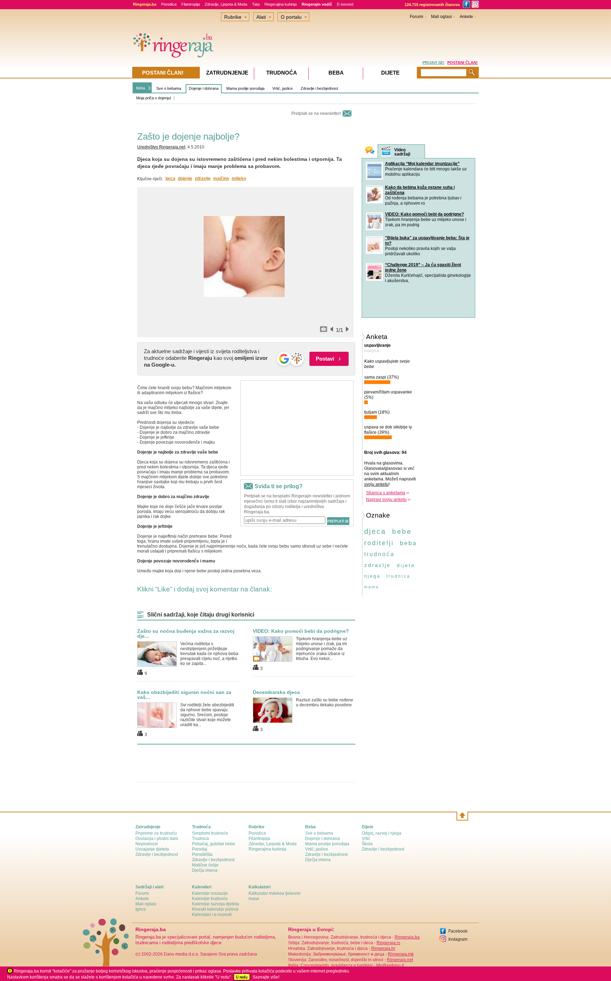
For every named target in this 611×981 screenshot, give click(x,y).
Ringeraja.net (400, 959)
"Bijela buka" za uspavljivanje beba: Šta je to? (427, 240)
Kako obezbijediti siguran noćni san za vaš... (184, 695)
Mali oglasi (441, 16)
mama (371, 587)
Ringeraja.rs (388, 942)
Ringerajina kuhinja (280, 4)
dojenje (185, 178)
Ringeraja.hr (383, 948)
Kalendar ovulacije (210, 893)
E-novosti (345, 4)
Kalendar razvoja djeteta (215, 903)
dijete (406, 565)
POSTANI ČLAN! (462, 62)
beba (408, 543)
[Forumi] (370, 151)
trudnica (398, 576)
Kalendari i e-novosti (212, 914)
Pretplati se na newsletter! (316, 113)
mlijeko (239, 178)
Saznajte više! (265, 977)
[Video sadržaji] (386, 151)
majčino (221, 178)
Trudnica (200, 838)
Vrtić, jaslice (282, 88)
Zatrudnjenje (227, 73)
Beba (140, 88)
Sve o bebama (168, 88)
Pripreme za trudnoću (156, 833)
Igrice (140, 909)
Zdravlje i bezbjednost (319, 88)
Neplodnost (146, 843)
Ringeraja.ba (407, 937)
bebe (402, 531)
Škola (367, 843)
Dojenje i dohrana (204, 88)
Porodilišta (202, 854)
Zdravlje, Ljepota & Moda (226, 4)
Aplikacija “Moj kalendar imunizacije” (422, 163)
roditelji (379, 543)
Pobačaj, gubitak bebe (213, 843)
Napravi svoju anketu (386, 499)
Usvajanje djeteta (152, 849)
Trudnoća (281, 73)
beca (170, 178)
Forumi (416, 16)
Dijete (390, 73)
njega (372, 576)
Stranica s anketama (385, 492)
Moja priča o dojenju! (153, 98)
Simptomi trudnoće (210, 833)
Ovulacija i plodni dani (156, 838)
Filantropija (190, 4)
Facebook (457, 931)
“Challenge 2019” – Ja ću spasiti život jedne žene (423, 267)
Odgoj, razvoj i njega (381, 833)
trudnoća (379, 554)
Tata (256, 4)
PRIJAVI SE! (433, 62)
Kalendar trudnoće (210, 898)
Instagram (457, 939)
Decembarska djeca (276, 692)
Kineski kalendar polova (215, 909)
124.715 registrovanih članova (432, 4)
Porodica (168, 4)
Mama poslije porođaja (245, 88)
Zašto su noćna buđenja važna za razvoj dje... (185, 633)
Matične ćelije (205, 865)
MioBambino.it (390, 965)
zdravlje (203, 178)
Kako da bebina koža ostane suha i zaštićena (420, 190)
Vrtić (366, 838)
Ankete (466, 16)
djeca (375, 531)
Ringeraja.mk (401, 954)
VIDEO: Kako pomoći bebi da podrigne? (301, 631)
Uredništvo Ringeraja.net (161, 147)
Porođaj (199, 849)
